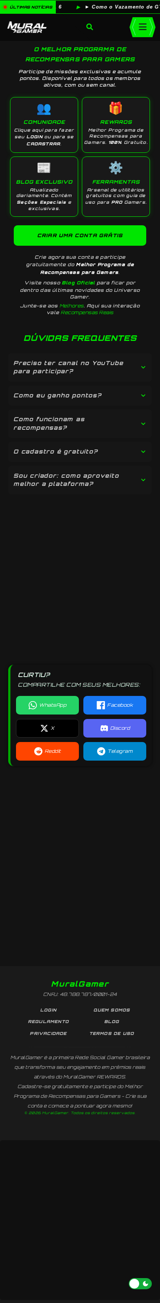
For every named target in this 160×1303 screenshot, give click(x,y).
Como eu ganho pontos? (57, 395)
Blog (111, 1021)
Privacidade (48, 1033)
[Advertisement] (80, 575)
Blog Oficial (78, 283)
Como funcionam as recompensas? (49, 423)
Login (48, 1010)
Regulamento (48, 1021)
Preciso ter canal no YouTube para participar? (68, 367)
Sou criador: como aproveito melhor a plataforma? (66, 480)
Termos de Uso (111, 1033)
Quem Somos (111, 1010)
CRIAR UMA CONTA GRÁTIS (80, 235)
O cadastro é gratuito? (55, 451)
